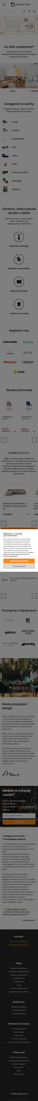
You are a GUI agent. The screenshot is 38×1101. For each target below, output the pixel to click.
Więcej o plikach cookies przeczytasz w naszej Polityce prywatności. (18, 554)
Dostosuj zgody (19, 566)
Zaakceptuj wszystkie (19, 561)
